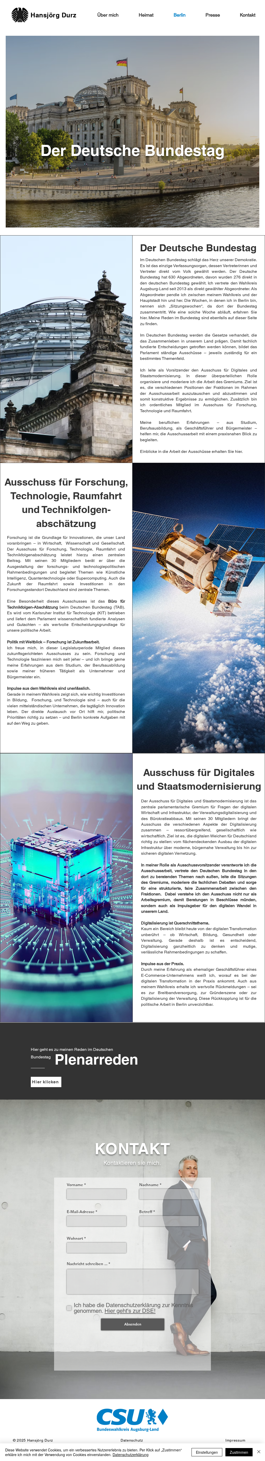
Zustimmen (239, 1452)
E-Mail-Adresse (80, 1212)
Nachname (149, 1185)
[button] (139, 15)
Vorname (75, 1185)
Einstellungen (207, 1452)
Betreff (145, 1212)
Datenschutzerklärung (131, 1454)
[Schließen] (259, 1452)
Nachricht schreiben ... (87, 1264)
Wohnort (75, 1238)
